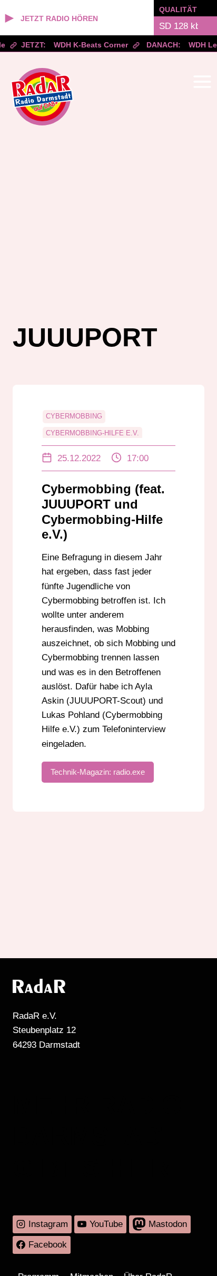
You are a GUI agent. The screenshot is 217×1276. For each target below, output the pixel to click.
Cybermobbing (74, 416)
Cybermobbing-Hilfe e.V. (92, 433)
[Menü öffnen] (202, 81)
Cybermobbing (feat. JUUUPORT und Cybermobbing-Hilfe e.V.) (103, 511)
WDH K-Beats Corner (87, 45)
